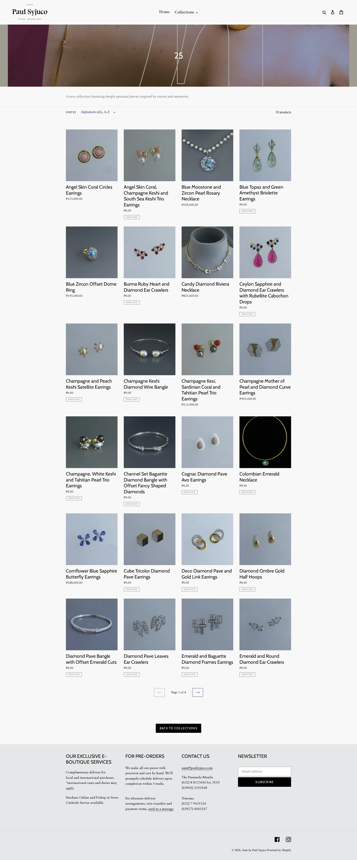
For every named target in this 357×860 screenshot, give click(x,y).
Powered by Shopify (279, 850)
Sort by (71, 112)
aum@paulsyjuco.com (197, 768)
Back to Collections (178, 728)
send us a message (161, 809)
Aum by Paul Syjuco (254, 850)
